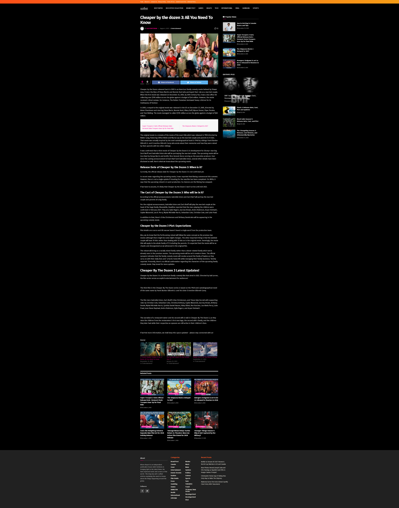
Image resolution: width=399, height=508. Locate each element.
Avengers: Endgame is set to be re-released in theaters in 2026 (248, 63)
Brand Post (190, 8)
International (226, 8)
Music (187, 464)
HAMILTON (174, 490)
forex (173, 481)
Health (209, 8)
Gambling (246, 8)
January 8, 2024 (230, 101)
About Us (147, 1)
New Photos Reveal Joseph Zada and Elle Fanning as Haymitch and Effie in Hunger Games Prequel (213, 470)
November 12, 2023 (243, 137)
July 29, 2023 (241, 124)
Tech (216, 8)
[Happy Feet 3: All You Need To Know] (205, 349)
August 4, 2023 (164, 28)
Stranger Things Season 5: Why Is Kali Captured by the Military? (204, 433)
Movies (187, 461)
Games (200, 8)
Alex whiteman (152, 28)
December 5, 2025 (146, 407)
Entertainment (176, 28)
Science (188, 475)
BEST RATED (158, 8)
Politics (188, 473)
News (187, 467)
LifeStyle (174, 498)
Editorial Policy (191, 1)
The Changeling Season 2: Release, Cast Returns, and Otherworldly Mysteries (247, 133)
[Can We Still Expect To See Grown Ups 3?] (179, 349)
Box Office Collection (174, 8)
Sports (256, 8)
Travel (187, 487)
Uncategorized (190, 497)
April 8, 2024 (241, 112)
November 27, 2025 (200, 438)
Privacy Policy (162, 1)
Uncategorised (190, 494)
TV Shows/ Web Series (190, 490)
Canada (173, 464)
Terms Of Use (171, 1)
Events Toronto (176, 473)
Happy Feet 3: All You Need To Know (205, 357)
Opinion (188, 470)
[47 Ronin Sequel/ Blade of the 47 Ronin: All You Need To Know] (152, 349)
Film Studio (175, 478)
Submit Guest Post (181, 1)
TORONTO (188, 484)
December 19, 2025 (243, 28)
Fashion (173, 475)
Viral (237, 8)
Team (141, 1)
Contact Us (154, 1)
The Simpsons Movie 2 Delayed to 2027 (195, 126)
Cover (173, 467)
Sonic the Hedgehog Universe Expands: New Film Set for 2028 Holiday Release (152, 433)
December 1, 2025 (146, 438)
